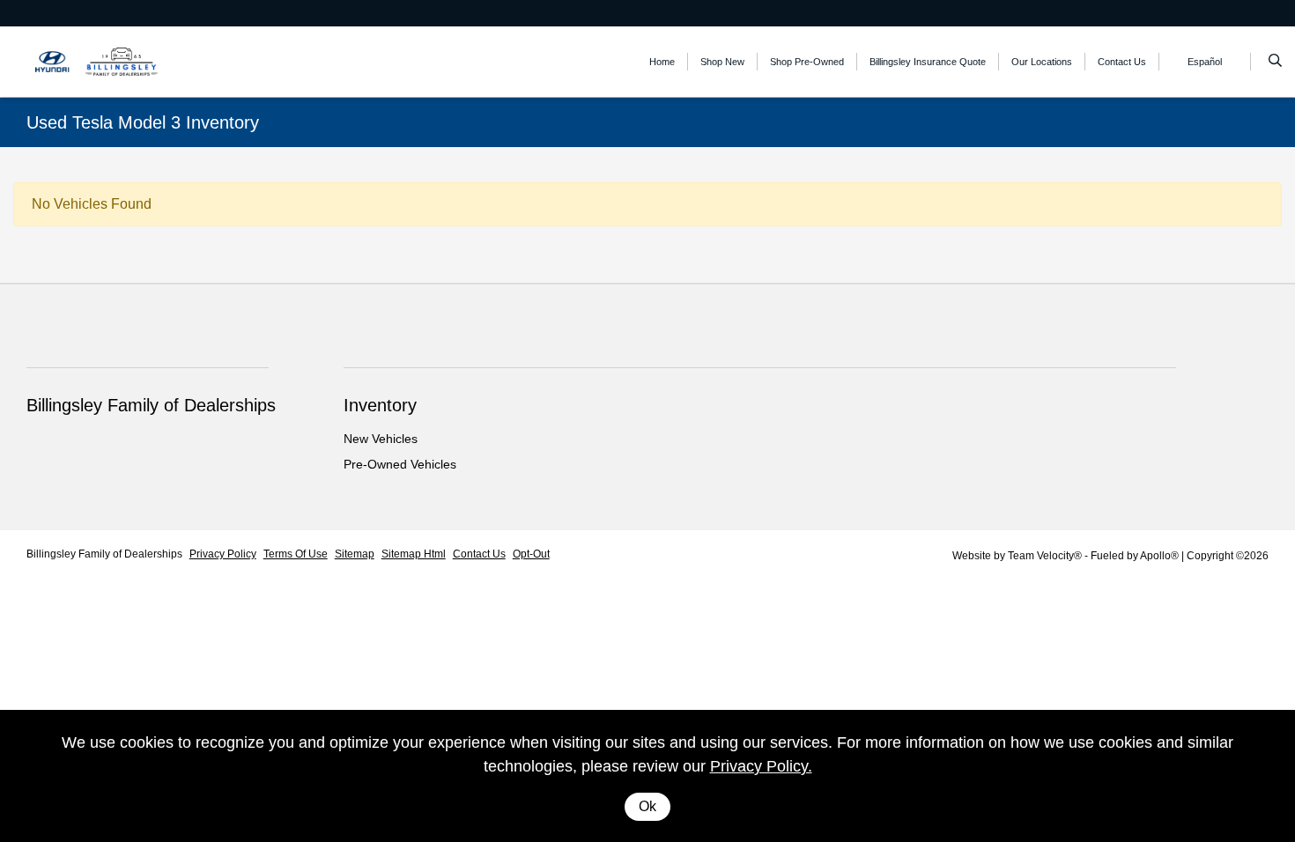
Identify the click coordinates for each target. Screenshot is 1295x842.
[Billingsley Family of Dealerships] (106, 60)
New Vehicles (381, 439)
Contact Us (479, 554)
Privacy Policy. (761, 766)
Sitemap (354, 554)
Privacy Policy (222, 554)
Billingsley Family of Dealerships (104, 554)
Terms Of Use (295, 554)
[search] (1275, 61)
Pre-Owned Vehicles (400, 464)
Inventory (380, 405)
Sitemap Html (413, 554)
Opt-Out (531, 554)
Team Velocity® (1045, 556)
